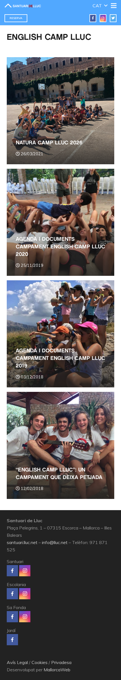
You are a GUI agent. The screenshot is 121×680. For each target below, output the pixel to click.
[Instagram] (103, 18)
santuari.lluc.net (22, 542)
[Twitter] (113, 18)
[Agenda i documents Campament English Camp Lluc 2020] (60, 222)
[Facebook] (92, 18)
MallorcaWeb (57, 669)
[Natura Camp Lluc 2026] (60, 110)
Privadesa (61, 662)
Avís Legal (17, 662)
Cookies (40, 662)
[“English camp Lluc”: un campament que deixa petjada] (60, 445)
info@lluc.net (55, 542)
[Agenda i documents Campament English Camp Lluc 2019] (60, 333)
